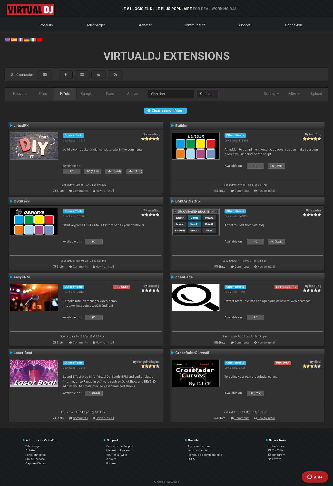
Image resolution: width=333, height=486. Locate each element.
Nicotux (315, 210)
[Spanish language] (14, 39)
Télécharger (95, 25)
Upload (316, 93)
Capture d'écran (35, 463)
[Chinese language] (39, 39)
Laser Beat (23, 353)
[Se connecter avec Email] (44, 75)
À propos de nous (198, 446)
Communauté (195, 25)
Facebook (277, 446)
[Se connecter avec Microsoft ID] (82, 75)
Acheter (145, 25)
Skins (43, 93)
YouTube (277, 450)
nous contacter (197, 450)
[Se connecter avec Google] (115, 75)
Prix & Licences (35, 459)
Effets (65, 93)
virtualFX (21, 125)
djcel (317, 362)
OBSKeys (22, 201)
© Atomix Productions (166, 481)
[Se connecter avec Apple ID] (98, 75)
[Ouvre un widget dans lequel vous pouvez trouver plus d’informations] (315, 477)
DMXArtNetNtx (188, 201)
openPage (184, 277)
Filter (292, 93)
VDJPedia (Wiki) (116, 454)
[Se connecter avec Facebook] (66, 75)
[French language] (20, 39)
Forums (111, 463)
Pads (110, 93)
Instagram (278, 454)
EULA (191, 459)
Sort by (270, 93)
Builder (181, 125)
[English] (7, 39)
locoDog (153, 134)
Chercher (207, 93)
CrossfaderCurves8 (192, 353)
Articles (111, 459)
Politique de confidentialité (204, 454)
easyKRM (22, 277)
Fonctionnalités (35, 454)
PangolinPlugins (148, 362)
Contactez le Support (119, 446)
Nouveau (20, 93)
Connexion (293, 25)
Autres (132, 93)
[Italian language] (33, 39)
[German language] (26, 39)
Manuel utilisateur (118, 450)
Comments (80, 190)
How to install (105, 190)
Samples (88, 93)
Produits (46, 25)
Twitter (276, 459)
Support (244, 25)
